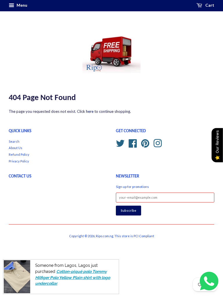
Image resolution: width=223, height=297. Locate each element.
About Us (15, 148)
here (89, 111)
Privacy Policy (19, 161)
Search (14, 141)
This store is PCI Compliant (134, 236)
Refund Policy (19, 154)
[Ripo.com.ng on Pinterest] (145, 142)
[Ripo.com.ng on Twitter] (120, 142)
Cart (209, 5)
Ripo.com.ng (104, 236)
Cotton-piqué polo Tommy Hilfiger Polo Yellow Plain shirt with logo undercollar (72, 277)
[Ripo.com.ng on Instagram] (157, 142)
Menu (21, 5)
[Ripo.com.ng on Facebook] (132, 142)
